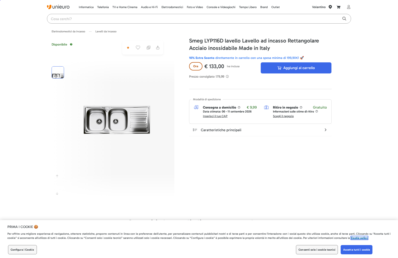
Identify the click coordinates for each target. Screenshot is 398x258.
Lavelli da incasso (106, 31)
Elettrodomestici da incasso (68, 31)
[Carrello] (338, 7)
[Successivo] (57, 193)
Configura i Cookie (22, 249)
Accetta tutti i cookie (356, 249)
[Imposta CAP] (330, 7)
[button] (117, 100)
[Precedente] (57, 176)
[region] (199, 239)
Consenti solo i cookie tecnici (316, 249)
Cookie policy (359, 238)
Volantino (319, 7)
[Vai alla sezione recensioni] (127, 47)
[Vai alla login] (348, 7)
